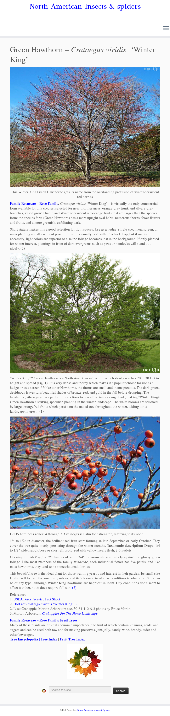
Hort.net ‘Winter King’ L (44, 603)
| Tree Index (47, 639)
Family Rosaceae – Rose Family (34, 203)
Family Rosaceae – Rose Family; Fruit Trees (43, 620)
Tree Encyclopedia (24, 639)
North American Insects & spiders (85, 6)
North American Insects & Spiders (93, 709)
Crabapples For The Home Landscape (70, 613)
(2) (74, 587)
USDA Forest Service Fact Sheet (36, 599)
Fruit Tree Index (72, 639)
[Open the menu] (166, 28)
